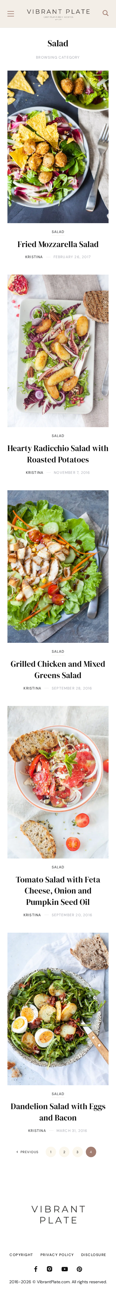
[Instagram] (49, 1269)
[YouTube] (65, 1269)
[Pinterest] (79, 1269)
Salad (58, 231)
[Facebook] (35, 1269)
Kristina (34, 257)
